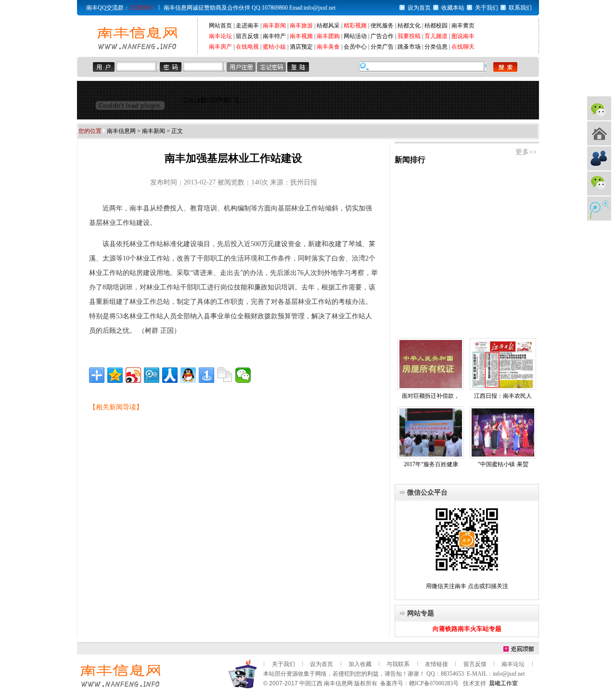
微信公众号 (599, 108)
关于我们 (486, 7)
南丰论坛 (220, 36)
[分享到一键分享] (206, 375)
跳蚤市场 (409, 46)
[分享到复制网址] (224, 375)
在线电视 (247, 46)
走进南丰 (247, 25)
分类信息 (436, 46)
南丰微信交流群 (599, 183)
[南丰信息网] (137, 48)
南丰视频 (301, 36)
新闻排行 (410, 160)
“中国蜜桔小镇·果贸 (503, 464)
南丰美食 (328, 46)
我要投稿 (409, 36)
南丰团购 (328, 36)
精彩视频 (355, 25)
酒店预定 (301, 46)
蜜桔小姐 (274, 46)
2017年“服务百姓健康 (431, 464)
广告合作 (382, 36)
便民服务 (382, 25)
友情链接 (436, 664)
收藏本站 (452, 7)
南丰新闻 (274, 25)
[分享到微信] (243, 375)
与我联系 (398, 664)
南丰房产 (220, 46)
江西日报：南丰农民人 (503, 395)
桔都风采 (328, 25)
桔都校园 (436, 25)
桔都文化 (409, 25)
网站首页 (220, 25)
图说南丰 (463, 36)
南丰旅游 (301, 25)
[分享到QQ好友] (188, 375)
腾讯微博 (599, 208)
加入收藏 (360, 664)
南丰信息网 (121, 131)
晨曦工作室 (503, 683)
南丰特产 (274, 36)
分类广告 (382, 46)
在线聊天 (463, 46)
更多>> (526, 152)
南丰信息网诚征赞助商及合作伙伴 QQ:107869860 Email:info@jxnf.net (249, 7)
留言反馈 (247, 36)
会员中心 (355, 46)
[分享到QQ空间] (115, 375)
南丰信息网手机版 (599, 133)
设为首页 (419, 7)
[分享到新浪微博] (133, 375)
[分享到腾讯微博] (151, 375)
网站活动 (355, 36)
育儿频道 (436, 36)
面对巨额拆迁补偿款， (431, 395)
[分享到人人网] (170, 375)
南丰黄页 (463, 25)
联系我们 (520, 7)
